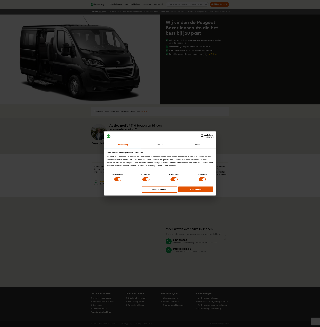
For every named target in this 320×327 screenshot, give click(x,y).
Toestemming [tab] (122, 144)
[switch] (146, 179)
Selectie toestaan (159, 189)
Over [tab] (197, 144)
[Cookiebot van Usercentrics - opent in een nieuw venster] (203, 136)
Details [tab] (160, 144)
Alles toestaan (196, 189)
